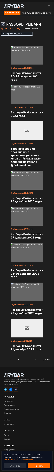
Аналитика (9, 405)
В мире (7, 413)
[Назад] (3, 24)
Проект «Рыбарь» (8, 29)
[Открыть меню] (48, 6)
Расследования (11, 409)
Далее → (48, 359)
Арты (6, 435)
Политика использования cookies (18, 460)
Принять (39, 466)
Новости (8, 401)
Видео (19, 29)
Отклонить (15, 466)
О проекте (9, 424)
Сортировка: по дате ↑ (12, 34)
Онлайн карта (12, 13)
